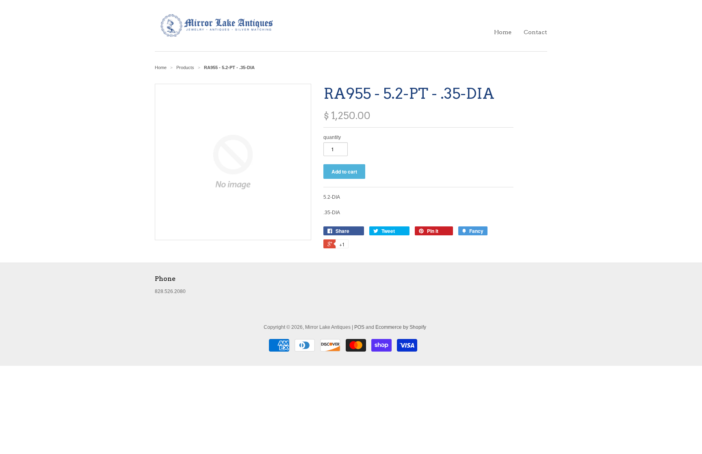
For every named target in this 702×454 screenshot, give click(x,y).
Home (502, 32)
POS (359, 327)
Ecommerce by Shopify (400, 327)
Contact (535, 32)
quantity (332, 137)
